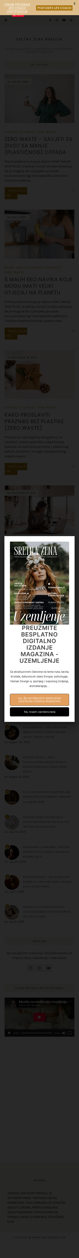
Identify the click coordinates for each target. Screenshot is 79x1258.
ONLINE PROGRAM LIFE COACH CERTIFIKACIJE (17, 8)
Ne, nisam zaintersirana (39, 711)
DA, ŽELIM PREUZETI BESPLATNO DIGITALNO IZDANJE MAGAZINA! (39, 700)
